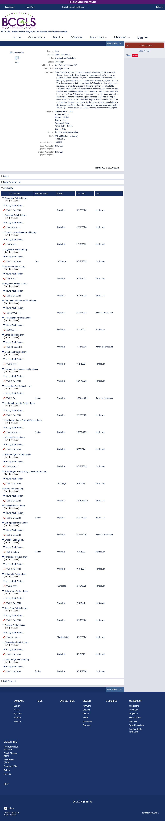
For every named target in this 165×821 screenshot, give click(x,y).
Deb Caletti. (65, 58)
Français (17, 721)
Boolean (86, 725)
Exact (85, 717)
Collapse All (113, 168)
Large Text (30, 7)
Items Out (133, 710)
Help (6, 784)
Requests (133, 713)
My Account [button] (97, 37)
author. (62, 55)
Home (17, 37)
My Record (134, 706)
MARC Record (9, 681)
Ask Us (7, 770)
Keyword (87, 706)
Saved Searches (136, 725)
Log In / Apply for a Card (135, 730)
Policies (7, 774)
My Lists (133, 721)
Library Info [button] (121, 37)
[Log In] (157, 7)
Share (128, 55)
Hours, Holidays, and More (11, 748)
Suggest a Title (11, 766)
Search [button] (57, 37)
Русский (18, 713)
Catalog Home (36, 37)
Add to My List (144, 51)
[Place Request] (4, 210)
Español (17, 717)
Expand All (100, 168)
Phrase (86, 713)
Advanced (87, 721)
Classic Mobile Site (150, 813)
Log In (160, 7)
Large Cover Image (11, 182)
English (17, 706)
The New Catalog (77, 2)
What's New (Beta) (9, 761)
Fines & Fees (135, 717)
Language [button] (19, 701)
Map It (6, 176)
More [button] (140, 37)
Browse (86, 710)
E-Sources (76, 37)
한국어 (17, 710)
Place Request (146, 45)
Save (136, 55)
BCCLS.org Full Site (82, 801)
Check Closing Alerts (10, 754)
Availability (8, 188)
